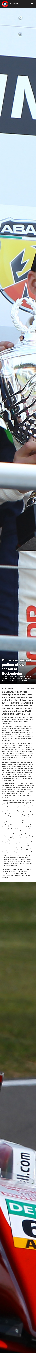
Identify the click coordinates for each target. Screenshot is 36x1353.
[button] (32, 4)
